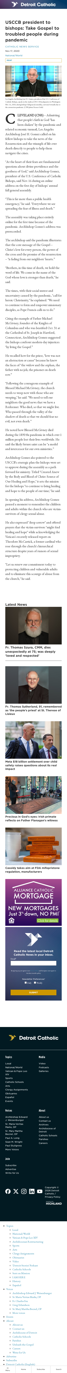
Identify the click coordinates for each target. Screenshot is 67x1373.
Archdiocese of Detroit (47, 1130)
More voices (18, 1313)
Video (42, 1063)
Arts (7, 1086)
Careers (43, 1143)
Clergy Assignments (16, 1089)
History (16, 1281)
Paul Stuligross (13, 1145)
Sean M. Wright (13, 1142)
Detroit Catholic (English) (20, 1364)
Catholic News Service (22, 46)
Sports (9, 1078)
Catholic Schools (14, 1082)
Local (8, 1063)
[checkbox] (33, 982)
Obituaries (11, 1093)
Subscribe (11, 1165)
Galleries (43, 1071)
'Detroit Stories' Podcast (25, 1265)
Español (9, 1097)
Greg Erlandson (21, 1305)
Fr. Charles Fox (20, 1301)
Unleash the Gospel (23, 1344)
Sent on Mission (21, 1273)
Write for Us (12, 1173)
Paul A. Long (12, 1138)
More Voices (12, 1149)
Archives (43, 1124)
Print (9, 60)
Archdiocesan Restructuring (27, 1241)
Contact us (45, 1121)
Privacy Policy (34, 971)
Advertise (10, 1169)
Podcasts (44, 1067)
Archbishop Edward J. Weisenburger (16, 1118)
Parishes (43, 1139)
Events (9, 1101)
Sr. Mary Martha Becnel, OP (13, 1132)
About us (44, 1117)
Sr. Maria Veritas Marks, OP (14, 1125)
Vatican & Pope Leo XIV (16, 1072)
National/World (13, 55)
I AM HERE (18, 1277)
